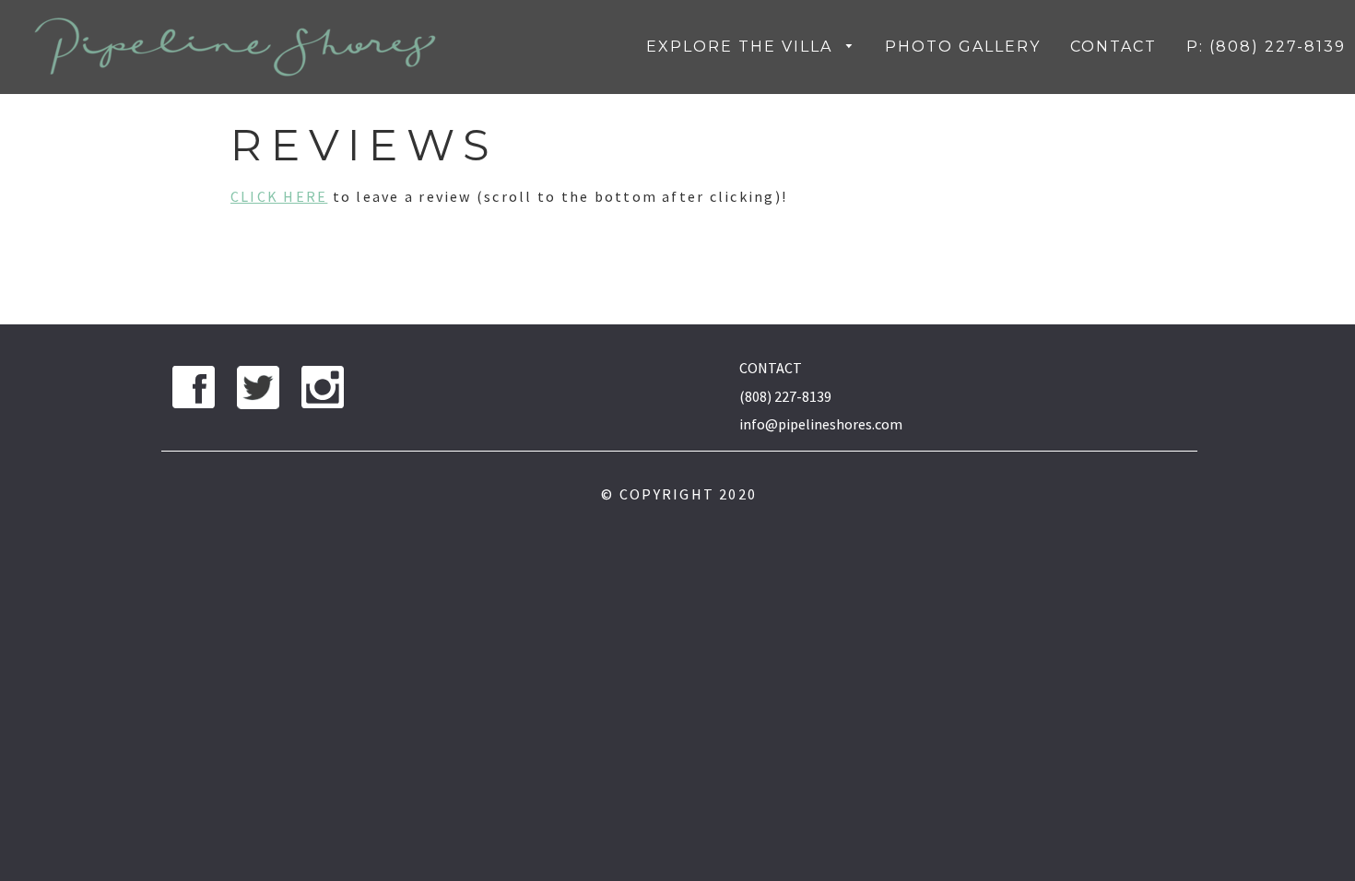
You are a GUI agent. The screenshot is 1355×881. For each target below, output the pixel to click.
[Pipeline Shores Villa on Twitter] (258, 392)
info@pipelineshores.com (820, 424)
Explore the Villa (742, 46)
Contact (1113, 46)
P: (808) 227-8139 (1266, 46)
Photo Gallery (963, 46)
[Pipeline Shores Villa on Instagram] (322, 392)
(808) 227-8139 (785, 396)
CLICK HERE (278, 196)
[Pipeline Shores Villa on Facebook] (193, 392)
